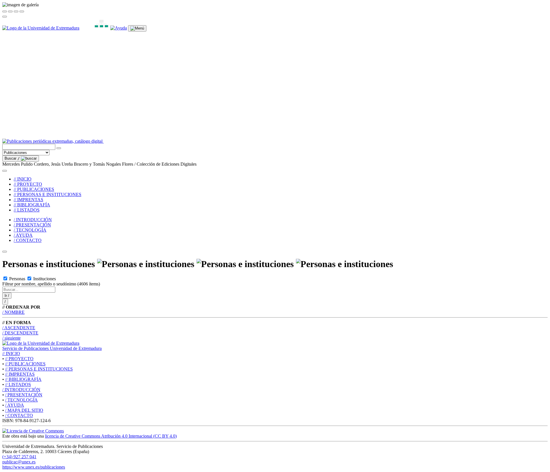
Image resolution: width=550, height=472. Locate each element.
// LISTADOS (27, 209)
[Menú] (137, 28)
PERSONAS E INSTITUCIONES (39, 369)
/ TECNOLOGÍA (30, 230)
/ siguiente (11, 338)
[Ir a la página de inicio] (167, 141)
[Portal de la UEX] (40, 28)
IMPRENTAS (20, 374)
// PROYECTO (28, 184)
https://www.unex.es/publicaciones (33, 467)
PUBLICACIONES (25, 363)
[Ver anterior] (10, 11)
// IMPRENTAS (28, 199)
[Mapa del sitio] (94, 28)
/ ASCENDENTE (18, 327)
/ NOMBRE (13, 312)
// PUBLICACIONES (34, 189)
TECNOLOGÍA (21, 399)
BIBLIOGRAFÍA (23, 379)
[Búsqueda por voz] (58, 148)
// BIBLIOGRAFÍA (32, 204)
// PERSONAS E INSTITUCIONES (47, 194)
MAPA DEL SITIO (24, 410)
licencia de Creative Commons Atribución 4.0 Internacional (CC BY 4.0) (111, 436)
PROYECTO (19, 358)
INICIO (11, 353)
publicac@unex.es (19, 461)
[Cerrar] (4, 11)
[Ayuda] (118, 28)
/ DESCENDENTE (20, 332)
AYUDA (14, 405)
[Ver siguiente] (16, 11)
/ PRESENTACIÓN (32, 224)
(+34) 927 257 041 (19, 456)
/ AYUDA (23, 235)
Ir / (7, 295)
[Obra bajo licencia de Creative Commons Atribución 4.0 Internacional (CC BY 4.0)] (33, 430)
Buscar (12, 158)
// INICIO (23, 179)
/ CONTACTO (28, 240)
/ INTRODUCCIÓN (33, 219)
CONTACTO (19, 415)
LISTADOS (18, 384)
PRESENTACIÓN (23, 394)
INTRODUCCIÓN (21, 389)
